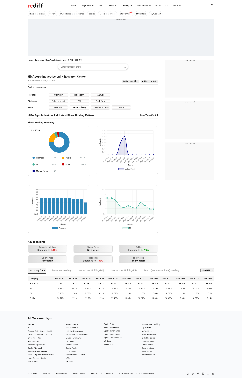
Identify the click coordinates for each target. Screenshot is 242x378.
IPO (29, 341)
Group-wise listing (34, 338)
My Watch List (147, 331)
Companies (39, 60)
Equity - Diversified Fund (113, 338)
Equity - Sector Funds (112, 331)
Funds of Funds (72, 345)
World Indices (147, 351)
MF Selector (70, 362)
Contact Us (109, 373)
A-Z (29, 328)
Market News (33, 362)
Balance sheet (58, 101)
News (111, 5)
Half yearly (79, 95)
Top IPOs (35, 341)
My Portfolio (141, 14)
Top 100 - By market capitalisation (41, 355)
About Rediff (32, 373)
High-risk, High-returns (74, 331)
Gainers (92, 14)
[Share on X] (193, 374)
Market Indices (147, 345)
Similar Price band (35, 348)
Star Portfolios (126, 14)
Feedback (95, 373)
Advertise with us (148, 355)
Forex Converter (148, 341)
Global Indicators (148, 338)
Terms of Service (79, 373)
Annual (100, 95)
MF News (107, 341)
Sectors (52, 14)
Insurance (80, 14)
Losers (102, 14)
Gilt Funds (70, 341)
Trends (112, 14)
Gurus (158, 5)
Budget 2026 (108, 344)
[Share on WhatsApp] (188, 374)
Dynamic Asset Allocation (75, 355)
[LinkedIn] (213, 374)
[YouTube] (208, 374)
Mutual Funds (65, 14)
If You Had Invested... (150, 335)
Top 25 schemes (72, 328)
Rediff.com (129, 373)
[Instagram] (203, 374)
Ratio (121, 107)
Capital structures (100, 107)
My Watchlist (156, 14)
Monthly (49, 331)
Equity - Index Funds (111, 328)
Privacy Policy (61, 373)
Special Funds (71, 348)
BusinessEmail (144, 5)
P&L (79, 101)
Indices (42, 14)
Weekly (42, 331)
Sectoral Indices (148, 348)
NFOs (68, 358)
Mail (101, 5)
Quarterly (58, 95)
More (175, 5)
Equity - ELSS (109, 324)
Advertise (46, 373)
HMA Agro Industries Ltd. (56, 60)
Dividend (58, 107)
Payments (86, 5)
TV (166, 5)
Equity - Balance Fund (112, 334)
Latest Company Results (37, 358)
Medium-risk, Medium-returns (77, 335)
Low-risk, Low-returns (74, 338)
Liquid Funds (71, 351)
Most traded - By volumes (37, 351)
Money (126, 5)
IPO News (41, 345)
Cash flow (100, 101)
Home (73, 5)
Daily (37, 331)
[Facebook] (198, 374)
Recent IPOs (32, 345)
